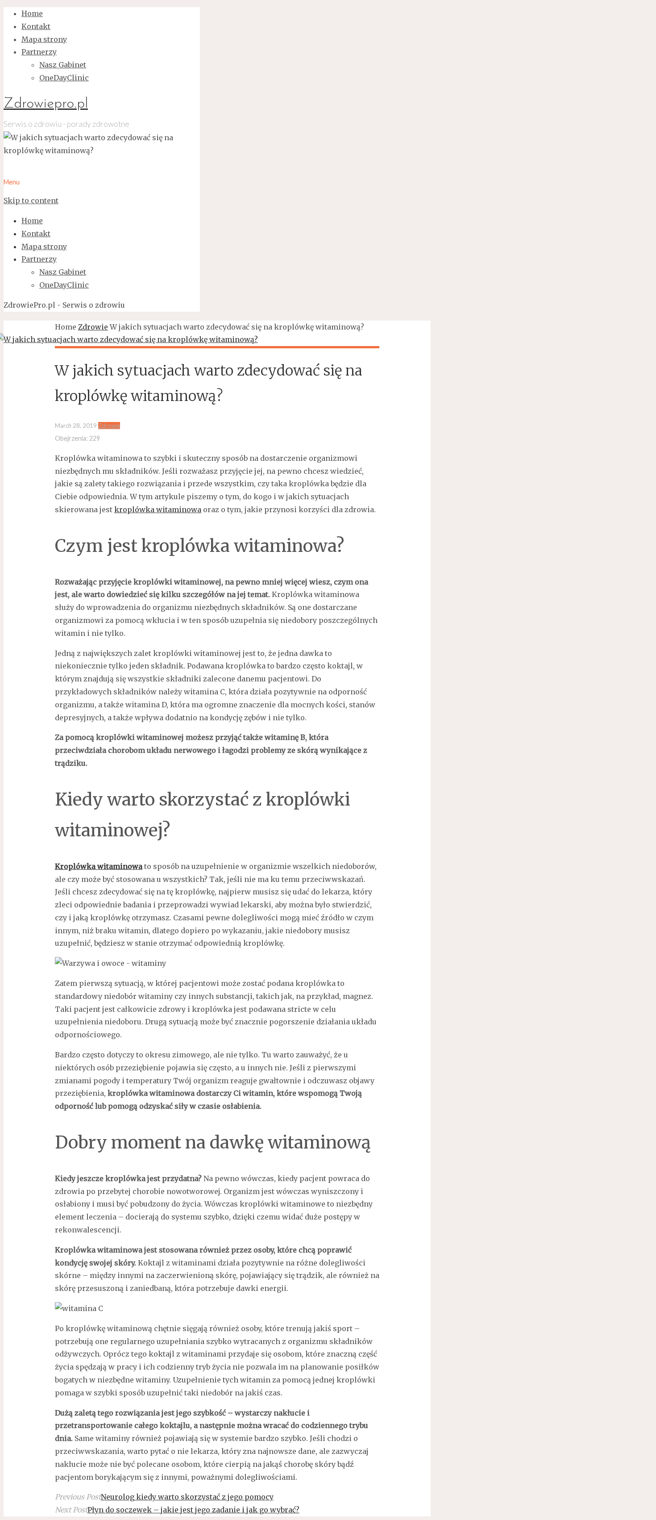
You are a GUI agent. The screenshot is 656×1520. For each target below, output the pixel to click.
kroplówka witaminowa (157, 509)
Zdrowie (93, 326)
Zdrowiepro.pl (46, 104)
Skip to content (31, 200)
